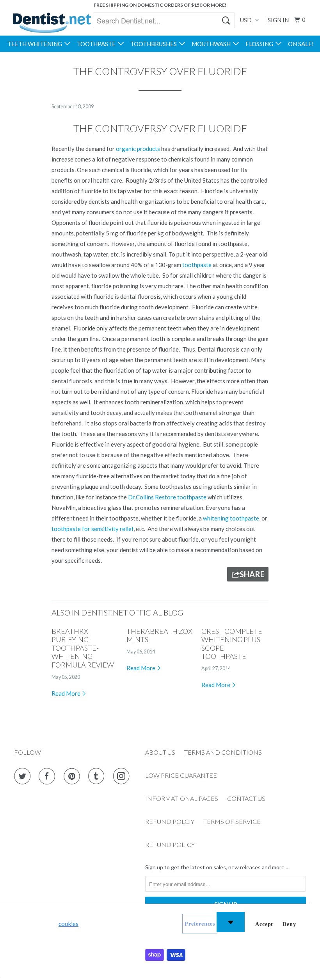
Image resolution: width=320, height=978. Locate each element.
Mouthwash (212, 43)
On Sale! (301, 43)
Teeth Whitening (35, 43)
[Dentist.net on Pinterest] (73, 776)
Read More (67, 693)
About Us (160, 752)
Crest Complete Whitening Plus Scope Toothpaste (231, 644)
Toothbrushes (154, 43)
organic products (138, 148)
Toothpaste (97, 43)
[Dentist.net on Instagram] (123, 776)
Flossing (260, 43)
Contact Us (246, 798)
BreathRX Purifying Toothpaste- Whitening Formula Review (83, 648)
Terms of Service (232, 821)
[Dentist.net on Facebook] (48, 776)
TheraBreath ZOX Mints (159, 635)
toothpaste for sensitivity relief (92, 528)
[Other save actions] (231, 922)
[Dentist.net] (51, 23)
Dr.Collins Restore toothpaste (167, 497)
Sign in (278, 19)
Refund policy (170, 844)
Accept (264, 924)
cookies (68, 923)
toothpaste (197, 264)
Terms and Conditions (223, 752)
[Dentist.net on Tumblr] (98, 776)
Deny (289, 924)
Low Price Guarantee (181, 775)
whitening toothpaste (231, 518)
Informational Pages (181, 798)
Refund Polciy (169, 821)
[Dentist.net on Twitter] (24, 776)
